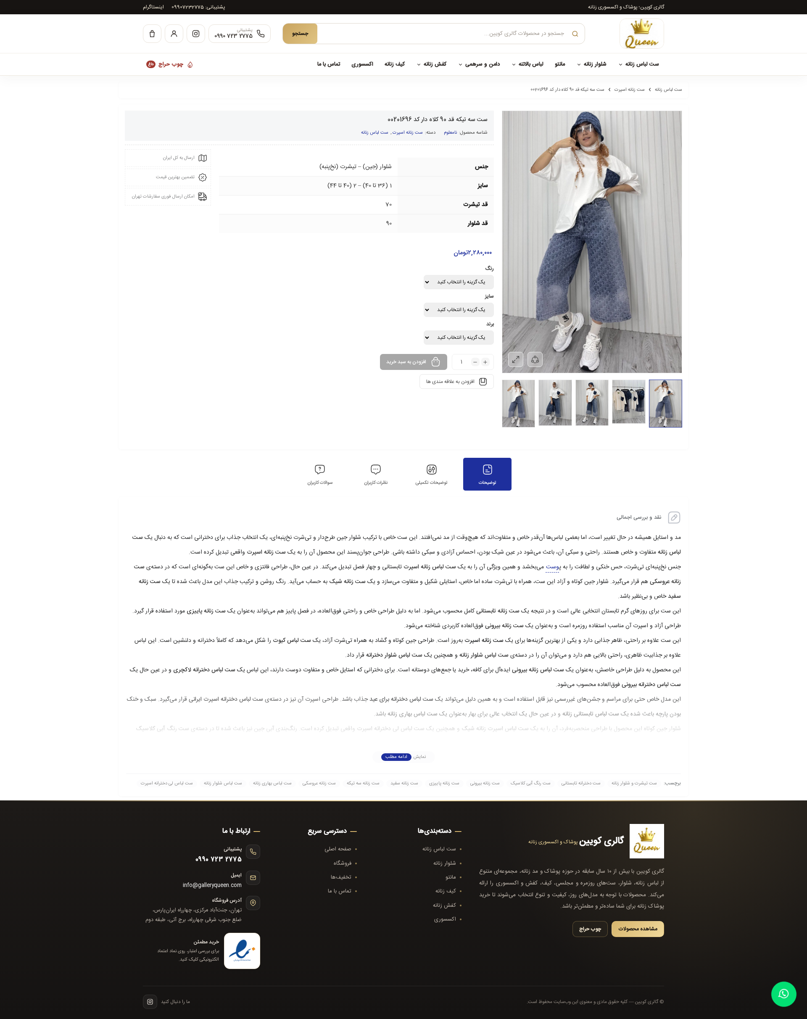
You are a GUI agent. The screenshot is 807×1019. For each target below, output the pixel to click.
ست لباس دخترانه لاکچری (204, 670)
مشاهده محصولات (637, 929)
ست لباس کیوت (292, 641)
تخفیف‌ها (341, 877)
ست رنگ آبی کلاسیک (162, 729)
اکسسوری (362, 64)
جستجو (300, 33)
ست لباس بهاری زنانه (413, 714)
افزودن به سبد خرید (406, 362)
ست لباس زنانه (642, 64)
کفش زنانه (435, 64)
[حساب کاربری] (174, 33)
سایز (489, 296)
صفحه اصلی (337, 849)
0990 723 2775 (218, 860)
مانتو (560, 64)
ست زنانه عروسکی (319, 783)
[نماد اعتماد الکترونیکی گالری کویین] (242, 951)
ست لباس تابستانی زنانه (590, 714)
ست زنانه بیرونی (504, 626)
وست (552, 567)
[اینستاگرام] (196, 33)
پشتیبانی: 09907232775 (198, 7)
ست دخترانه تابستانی (581, 783)
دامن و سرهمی (482, 64)
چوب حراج (165, 64)
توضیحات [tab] (487, 483)
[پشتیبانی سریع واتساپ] (784, 994)
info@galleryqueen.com (212, 885)
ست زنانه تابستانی (498, 611)
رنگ (489, 268)
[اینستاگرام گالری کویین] (150, 1002)
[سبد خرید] (152, 33)
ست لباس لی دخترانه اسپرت (391, 729)
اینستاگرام (153, 7)
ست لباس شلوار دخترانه (394, 655)
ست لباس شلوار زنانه (484, 655)
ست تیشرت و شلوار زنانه (634, 783)
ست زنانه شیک (347, 582)
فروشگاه (342, 863)
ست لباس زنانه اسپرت (430, 567)
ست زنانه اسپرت (629, 90)
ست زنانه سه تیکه (363, 783)
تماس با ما (328, 64)
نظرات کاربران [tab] (376, 483)
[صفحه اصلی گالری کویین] (630, 33)
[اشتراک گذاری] (535, 359)
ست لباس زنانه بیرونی (538, 670)
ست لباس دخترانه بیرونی (651, 685)
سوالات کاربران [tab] (319, 483)
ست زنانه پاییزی (206, 611)
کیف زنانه (395, 64)
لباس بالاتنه (531, 64)
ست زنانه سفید (404, 783)
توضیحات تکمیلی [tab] (431, 483)
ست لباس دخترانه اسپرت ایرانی (226, 699)
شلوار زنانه (595, 64)
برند (490, 324)
